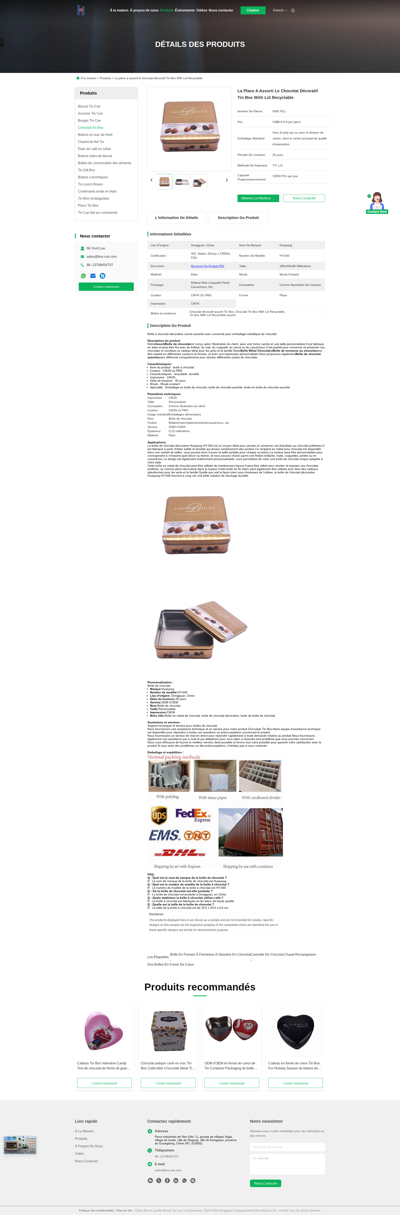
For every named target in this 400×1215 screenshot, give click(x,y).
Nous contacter (221, 10)
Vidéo (79, 1153)
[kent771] (102, 275)
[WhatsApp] (83, 275)
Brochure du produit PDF (208, 266)
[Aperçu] (80, 10)
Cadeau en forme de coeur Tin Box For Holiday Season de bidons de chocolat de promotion (294, 1066)
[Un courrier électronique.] (93, 275)
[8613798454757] (184, 1181)
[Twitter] (159, 1181)
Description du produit (238, 218)
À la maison (119, 10)
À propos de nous (144, 10)
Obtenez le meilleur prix (259, 198)
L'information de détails (176, 218)
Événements (185, 10)
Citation (253, 10)
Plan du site (124, 1210)
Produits (167, 10)
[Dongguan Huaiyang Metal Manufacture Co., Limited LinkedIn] (176, 1181)
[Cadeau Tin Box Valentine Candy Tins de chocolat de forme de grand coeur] (104, 1031)
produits (81, 1138)
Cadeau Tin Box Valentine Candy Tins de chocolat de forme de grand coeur (103, 1066)
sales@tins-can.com (102, 256)
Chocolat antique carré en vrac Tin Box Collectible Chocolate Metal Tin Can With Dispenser (167, 1066)
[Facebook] (167, 1181)
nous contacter (265, 1183)
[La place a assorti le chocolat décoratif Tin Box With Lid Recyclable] (189, 129)
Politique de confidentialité (96, 1210)
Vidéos (201, 10)
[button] (82, 1041)
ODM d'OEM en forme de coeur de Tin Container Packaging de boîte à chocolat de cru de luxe (231, 1066)
